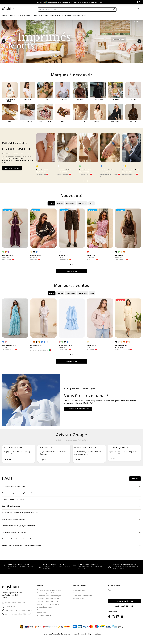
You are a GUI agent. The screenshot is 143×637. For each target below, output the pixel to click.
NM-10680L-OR (41, 174)
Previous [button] (4, 41)
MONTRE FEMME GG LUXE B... (108, 175)
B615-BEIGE (90, 350)
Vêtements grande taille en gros (48, 593)
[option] (71, 41)
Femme (5, 15)
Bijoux (35, 15)
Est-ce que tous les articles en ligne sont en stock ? (20, 513)
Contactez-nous (113, 593)
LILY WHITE (5, 348)
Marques (76, 15)
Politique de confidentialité (82, 596)
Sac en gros (41, 613)
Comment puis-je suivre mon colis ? (14, 519)
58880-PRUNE (6, 260)
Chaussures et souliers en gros (48, 604)
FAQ (109, 590)
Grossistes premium (44, 616)
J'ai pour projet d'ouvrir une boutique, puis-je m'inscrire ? (21, 545)
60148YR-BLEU (63, 350)
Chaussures (43, 15)
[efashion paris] (8, 9)
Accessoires (66, 15)
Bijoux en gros (42, 610)
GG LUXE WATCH (41, 172)
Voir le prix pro (71, 271)
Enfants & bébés (24, 15)
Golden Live (5, 258)
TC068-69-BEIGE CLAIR (122, 350)
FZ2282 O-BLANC (62, 174)
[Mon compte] (139, 10)
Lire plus (135, 478)
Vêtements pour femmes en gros (49, 590)
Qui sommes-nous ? (79, 590)
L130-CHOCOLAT (120, 260)
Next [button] (139, 41)
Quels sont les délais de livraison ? (14, 499)
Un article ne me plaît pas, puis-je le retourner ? (18, 526)
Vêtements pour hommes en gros (49, 596)
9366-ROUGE (91, 260)
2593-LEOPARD (63, 260)
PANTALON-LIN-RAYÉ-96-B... (39, 350)
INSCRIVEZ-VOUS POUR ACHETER (78, 409)
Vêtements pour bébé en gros (48, 601)
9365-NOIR (33, 260)
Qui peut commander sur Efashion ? (14, 486)
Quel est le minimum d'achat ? (12, 506)
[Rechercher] (114, 9)
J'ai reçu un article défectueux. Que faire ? (16, 539)
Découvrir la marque (12, 168)
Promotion (86, 15)
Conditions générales (80, 593)
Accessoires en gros (44, 607)
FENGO (32, 348)
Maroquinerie (55, 15)
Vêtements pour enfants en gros (49, 599)
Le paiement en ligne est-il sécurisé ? (15, 532)
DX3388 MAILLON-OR (128, 174)
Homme (12, 15)
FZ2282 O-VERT (84, 174)
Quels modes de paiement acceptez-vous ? (17, 493)
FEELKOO (89, 348)
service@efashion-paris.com (15, 603)
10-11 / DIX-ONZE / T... (121, 348)
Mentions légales (79, 599)
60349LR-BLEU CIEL (8, 350)
